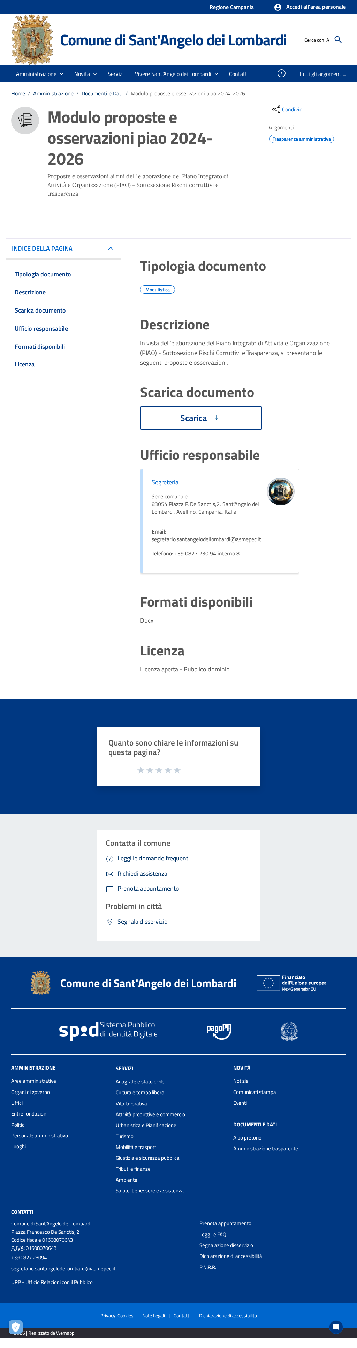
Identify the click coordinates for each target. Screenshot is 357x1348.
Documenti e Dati (102, 93)
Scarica (194, 418)
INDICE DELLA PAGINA (42, 248)
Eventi (240, 1103)
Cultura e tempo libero (140, 1092)
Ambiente (126, 1180)
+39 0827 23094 (29, 1257)
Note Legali (153, 1315)
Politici (18, 1125)
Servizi (124, 1068)
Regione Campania (232, 7)
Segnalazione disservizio (226, 1245)
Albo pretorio (247, 1138)
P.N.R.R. (207, 1267)
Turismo (125, 1136)
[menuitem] (239, 74)
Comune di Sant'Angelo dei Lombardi (173, 39)
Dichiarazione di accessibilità (230, 1256)
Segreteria (165, 482)
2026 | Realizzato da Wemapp (44, 1333)
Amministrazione (53, 93)
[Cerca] (338, 39)
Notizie (241, 1081)
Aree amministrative (33, 1081)
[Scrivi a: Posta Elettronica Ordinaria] (101, 1275)
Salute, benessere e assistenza (150, 1191)
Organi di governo (30, 1092)
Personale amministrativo (39, 1136)
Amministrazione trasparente (265, 1148)
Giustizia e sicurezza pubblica (148, 1158)
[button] (310, 7)
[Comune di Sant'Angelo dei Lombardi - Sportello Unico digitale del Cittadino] (32, 39)
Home (18, 93)
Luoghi (18, 1146)
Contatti (22, 1212)
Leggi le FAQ (212, 1234)
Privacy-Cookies (117, 1315)
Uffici (17, 1103)
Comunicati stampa (254, 1092)
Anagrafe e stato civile (140, 1082)
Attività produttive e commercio (150, 1114)
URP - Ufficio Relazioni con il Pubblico (52, 1282)
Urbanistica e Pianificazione (146, 1125)
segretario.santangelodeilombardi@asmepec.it (63, 1268)
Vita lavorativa (131, 1103)
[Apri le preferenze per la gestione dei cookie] (17, 1329)
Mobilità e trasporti (136, 1147)
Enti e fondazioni (29, 1114)
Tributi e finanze (133, 1169)
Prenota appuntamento (225, 1223)
